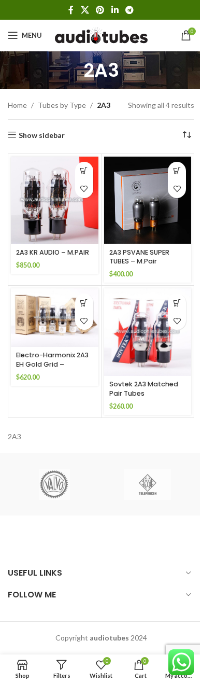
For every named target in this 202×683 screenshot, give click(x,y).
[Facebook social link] (71, 10)
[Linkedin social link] (115, 10)
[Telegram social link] (129, 10)
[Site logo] (101, 34)
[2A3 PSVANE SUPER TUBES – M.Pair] (148, 200)
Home (17, 105)
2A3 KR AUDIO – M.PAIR (52, 252)
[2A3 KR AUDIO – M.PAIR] (54, 200)
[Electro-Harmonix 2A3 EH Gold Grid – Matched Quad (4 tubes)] (54, 317)
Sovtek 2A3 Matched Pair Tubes (143, 389)
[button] (84, 171)
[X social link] (84, 10)
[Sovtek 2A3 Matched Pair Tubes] (148, 332)
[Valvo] (54, 484)
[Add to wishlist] (84, 189)
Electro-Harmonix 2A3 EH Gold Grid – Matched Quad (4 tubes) (52, 369)
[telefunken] (147, 484)
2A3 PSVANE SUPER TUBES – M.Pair (139, 257)
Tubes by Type (62, 105)
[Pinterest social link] (100, 10)
